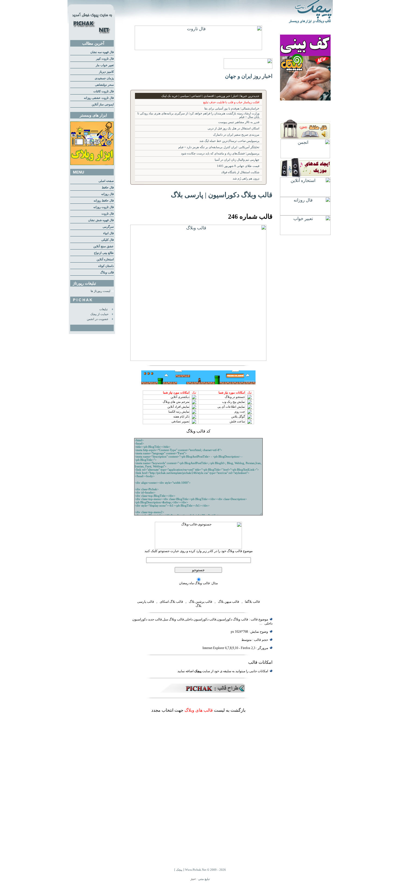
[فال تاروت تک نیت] (198, 48)
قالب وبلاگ (107, 272)
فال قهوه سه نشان (102, 52)
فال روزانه (107, 194)
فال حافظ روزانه (104, 200)
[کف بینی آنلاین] (305, 99)
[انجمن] (305, 156)
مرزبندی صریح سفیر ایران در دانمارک (236, 134)
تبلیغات (103, 309)
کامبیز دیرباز (106, 71)
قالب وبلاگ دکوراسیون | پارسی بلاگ (221, 195)
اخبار (193, 879)
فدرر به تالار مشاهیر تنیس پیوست (238, 122)
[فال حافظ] (305, 137)
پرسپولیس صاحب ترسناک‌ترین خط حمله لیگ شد (229, 140)
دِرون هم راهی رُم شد (246, 178)
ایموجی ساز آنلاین (103, 104)
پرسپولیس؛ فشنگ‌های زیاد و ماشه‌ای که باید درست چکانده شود (220, 153)
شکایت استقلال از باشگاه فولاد (240, 172)
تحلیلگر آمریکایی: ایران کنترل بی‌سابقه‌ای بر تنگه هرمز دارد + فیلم (218, 147)
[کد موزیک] (305, 175)
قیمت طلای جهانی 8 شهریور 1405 (238, 166)
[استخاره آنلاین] (305, 195)
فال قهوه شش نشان (101, 220)
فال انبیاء (108, 233)
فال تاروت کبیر (105, 58)
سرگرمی (108, 226)
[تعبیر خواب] (305, 233)
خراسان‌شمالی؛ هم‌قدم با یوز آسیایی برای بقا (231, 108)
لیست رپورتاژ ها (100, 291)
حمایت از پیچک (99, 314)
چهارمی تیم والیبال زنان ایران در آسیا (237, 159)
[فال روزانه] (305, 214)
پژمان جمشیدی (104, 78)
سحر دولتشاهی (104, 84)
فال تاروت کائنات (103, 91)
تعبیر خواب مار (105, 65)
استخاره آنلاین (105, 259)
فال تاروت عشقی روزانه (99, 97)
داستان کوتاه (106, 265)
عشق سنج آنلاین (103, 246)
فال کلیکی (107, 239)
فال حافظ (108, 187)
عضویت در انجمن (98, 319)
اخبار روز (262, 76)
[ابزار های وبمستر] (92, 164)
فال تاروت (107, 213)
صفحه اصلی (106, 180)
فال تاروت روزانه (103, 207)
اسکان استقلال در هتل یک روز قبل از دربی (233, 128)
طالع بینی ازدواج (104, 252)
